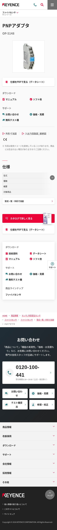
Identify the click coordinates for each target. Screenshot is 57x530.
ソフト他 (37, 99)
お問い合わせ (12, 114)
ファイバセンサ (13, 294)
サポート (52, 267)
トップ (50, 495)
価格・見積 (38, 114)
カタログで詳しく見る (21, 218)
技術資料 (13, 253)
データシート (39, 253)
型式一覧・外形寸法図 (14, 201)
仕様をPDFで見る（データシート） (28, 81)
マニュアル (11, 99)
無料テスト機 (12, 119)
